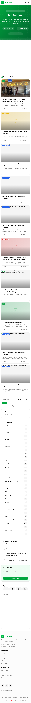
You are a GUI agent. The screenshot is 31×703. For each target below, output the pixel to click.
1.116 (25, 399)
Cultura (3, 658)
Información (4, 653)
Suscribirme (15, 578)
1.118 (10, 403)
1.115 (19, 399)
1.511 (26, 403)
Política (3, 660)
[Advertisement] (15, 57)
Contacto (3, 673)
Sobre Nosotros (5, 670)
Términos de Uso (5, 677)
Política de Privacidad (6, 675)
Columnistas (4, 663)
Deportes (3, 656)
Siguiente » (15, 406)
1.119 (16, 403)
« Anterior (6, 399)
